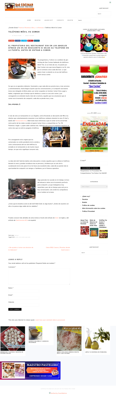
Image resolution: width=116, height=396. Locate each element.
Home (21, 27)
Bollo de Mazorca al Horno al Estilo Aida (93, 222)
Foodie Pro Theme (69, 388)
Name (10, 288)
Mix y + (34, 27)
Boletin (84, 202)
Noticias (40, 27)
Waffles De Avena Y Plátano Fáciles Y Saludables (103, 223)
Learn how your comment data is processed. (50, 320)
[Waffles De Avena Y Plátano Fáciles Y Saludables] (103, 238)
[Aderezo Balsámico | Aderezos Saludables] (35, 339)
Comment (12, 267)
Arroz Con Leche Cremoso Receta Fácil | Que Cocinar (68, 353)
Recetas (27, 27)
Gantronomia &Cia (22, 220)
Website (11, 302)
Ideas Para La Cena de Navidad (84, 222)
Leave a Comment (29, 35)
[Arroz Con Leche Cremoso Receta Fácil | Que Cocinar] (69, 350)
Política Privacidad (88, 211)
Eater (57, 218)
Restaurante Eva (21, 121)
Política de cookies (88, 205)
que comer (27, 237)
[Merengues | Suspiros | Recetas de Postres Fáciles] (12, 350)
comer (16, 237)
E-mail (83, 160)
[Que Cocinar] (19, 11)
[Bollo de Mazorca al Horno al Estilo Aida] (94, 236)
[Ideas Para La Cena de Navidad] (84, 234)
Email (10, 295)
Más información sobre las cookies (93, 208)
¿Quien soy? (86, 196)
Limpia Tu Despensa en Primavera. (96, 352)
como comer (22, 237)
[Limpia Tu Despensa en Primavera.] (97, 350)
